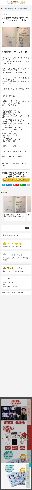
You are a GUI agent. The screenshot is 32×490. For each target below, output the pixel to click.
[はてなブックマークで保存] (10, 185)
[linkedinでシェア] (24, 185)
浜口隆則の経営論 (8, 282)
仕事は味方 (6, 14)
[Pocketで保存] (14, 185)
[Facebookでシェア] (7, 185)
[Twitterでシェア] (3, 185)
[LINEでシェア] (21, 185)
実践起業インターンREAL (10, 286)
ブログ (5, 284)
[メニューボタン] (2, 2)
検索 (27, 228)
